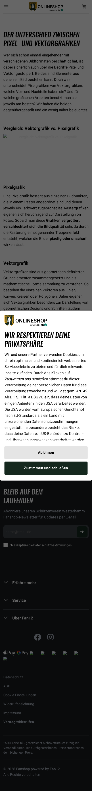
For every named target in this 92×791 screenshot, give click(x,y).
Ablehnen (46, 453)
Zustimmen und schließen (46, 468)
